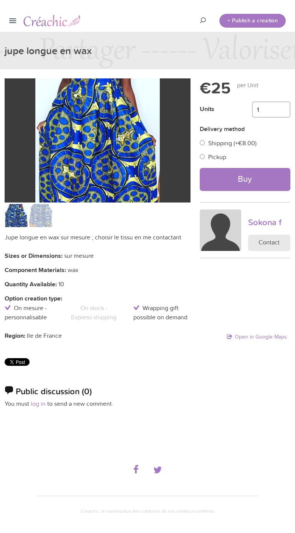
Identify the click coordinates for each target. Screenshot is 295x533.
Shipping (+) (232, 143)
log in (38, 403)
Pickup (217, 157)
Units (207, 109)
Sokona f (265, 222)
